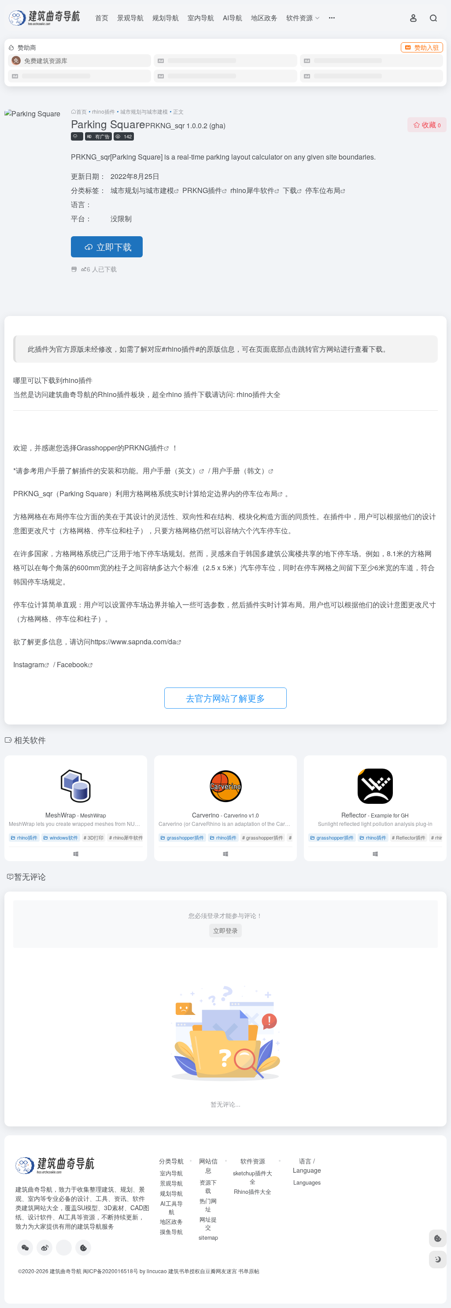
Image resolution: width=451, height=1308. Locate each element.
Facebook (72, 664)
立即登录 (225, 930)
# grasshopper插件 (262, 837)
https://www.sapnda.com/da (133, 641)
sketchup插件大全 (252, 1177)
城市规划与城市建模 (144, 111)
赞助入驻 (426, 47)
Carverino (225, 814)
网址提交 (208, 1223)
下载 (290, 190)
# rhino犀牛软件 (126, 837)
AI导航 (232, 17)
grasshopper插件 (185, 837)
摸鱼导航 (171, 1232)
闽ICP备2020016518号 (110, 1271)
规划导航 (165, 17)
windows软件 (64, 837)
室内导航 (201, 17)
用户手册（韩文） (240, 470)
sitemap (208, 1237)
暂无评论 (30, 876)
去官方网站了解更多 (225, 697)
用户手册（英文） (171, 470)
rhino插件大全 (259, 394)
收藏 (431, 124)
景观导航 (130, 17)
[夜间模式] (438, 1259)
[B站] (83, 1248)
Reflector (375, 814)
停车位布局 (322, 190)
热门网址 (208, 1205)
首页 (101, 17)
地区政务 (264, 17)
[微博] (44, 1248)
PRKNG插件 (202, 190)
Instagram (28, 664)
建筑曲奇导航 (33, 1189)
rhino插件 (103, 111)
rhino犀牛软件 (252, 190)
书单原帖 (248, 1271)
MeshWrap (75, 814)
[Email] (64, 1248)
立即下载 (114, 246)
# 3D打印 (94, 837)
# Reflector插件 (408, 837)
